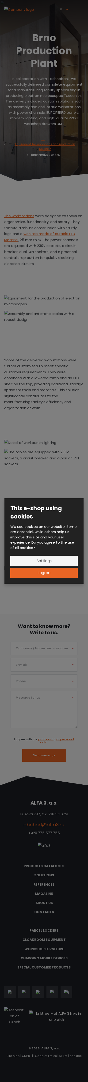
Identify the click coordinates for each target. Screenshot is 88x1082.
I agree (44, 572)
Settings (44, 561)
